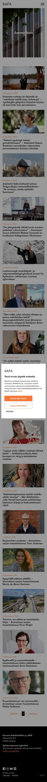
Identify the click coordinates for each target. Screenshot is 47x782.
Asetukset (9, 411)
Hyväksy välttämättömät (18, 406)
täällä (20, 391)
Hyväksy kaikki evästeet (18, 398)
